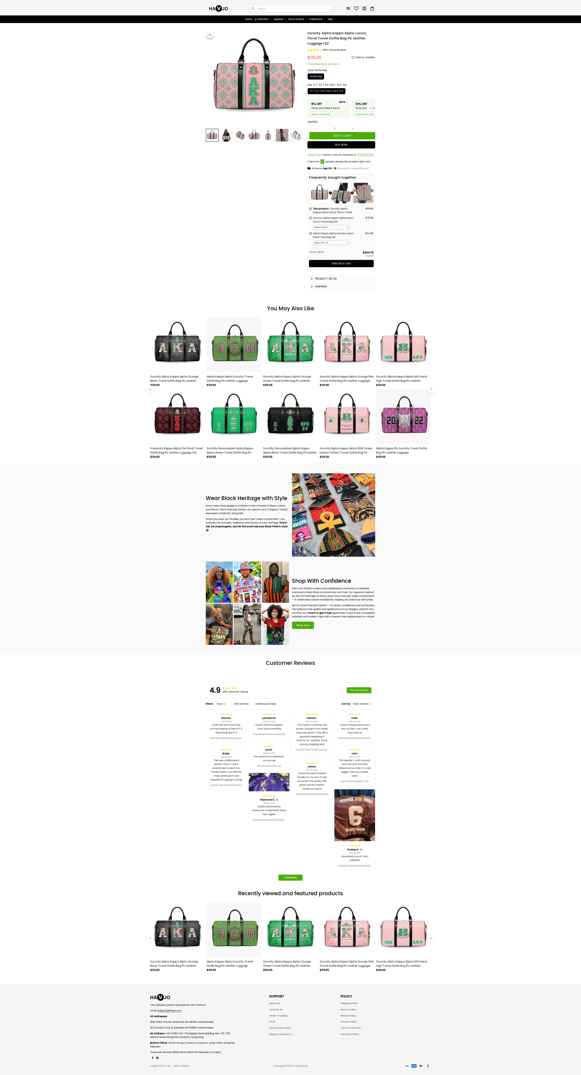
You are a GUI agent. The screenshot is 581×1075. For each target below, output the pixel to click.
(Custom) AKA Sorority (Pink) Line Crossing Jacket (226, 785)
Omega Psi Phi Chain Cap (269, 765)
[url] (170, 1011)
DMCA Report (181, 1066)
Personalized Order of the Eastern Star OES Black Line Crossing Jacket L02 (269, 734)
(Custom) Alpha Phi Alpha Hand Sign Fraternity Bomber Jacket (311, 749)
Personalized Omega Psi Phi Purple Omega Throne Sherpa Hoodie (269, 819)
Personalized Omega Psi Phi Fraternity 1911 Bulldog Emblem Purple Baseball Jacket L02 (354, 738)
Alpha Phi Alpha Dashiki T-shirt (355, 781)
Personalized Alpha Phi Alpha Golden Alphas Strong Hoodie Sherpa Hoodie (311, 794)
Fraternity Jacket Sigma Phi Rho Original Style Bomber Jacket (354, 865)
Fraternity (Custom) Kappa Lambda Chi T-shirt (226, 738)
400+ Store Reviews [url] (334, 50)
